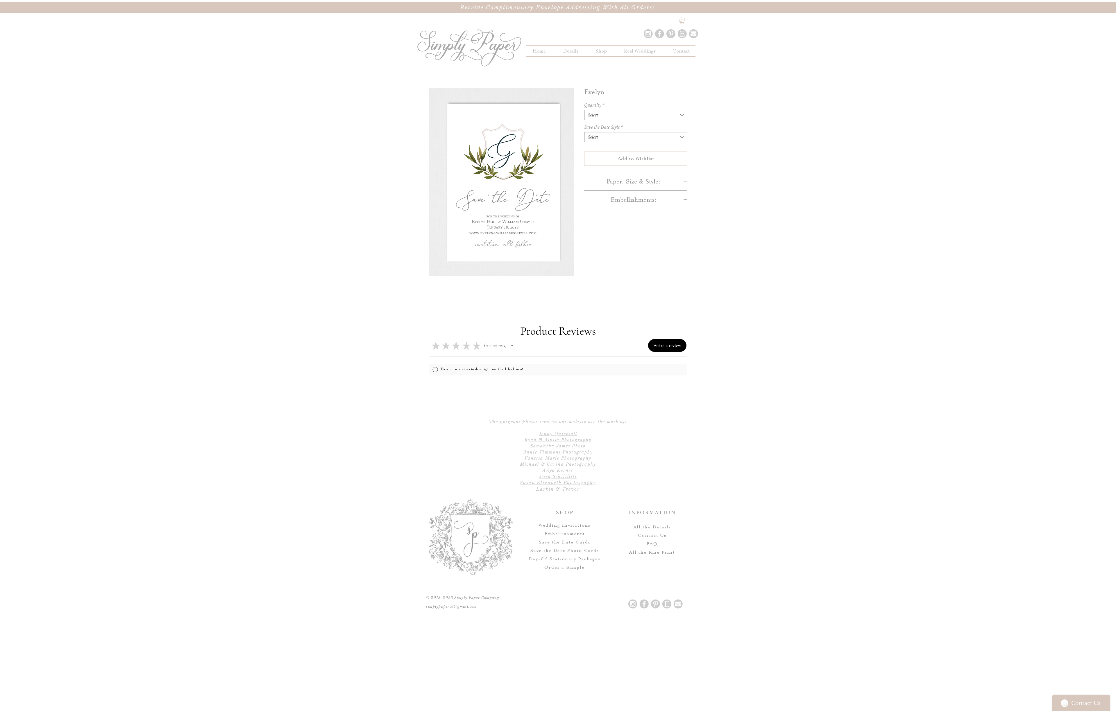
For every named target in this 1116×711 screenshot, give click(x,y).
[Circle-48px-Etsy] (682, 33)
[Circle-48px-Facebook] (659, 33)
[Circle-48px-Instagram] (648, 33)
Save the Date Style (603, 127)
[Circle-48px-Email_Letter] (693, 33)
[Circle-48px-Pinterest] (670, 33)
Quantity (594, 105)
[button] (601, 51)
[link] (682, 20)
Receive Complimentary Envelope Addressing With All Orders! (557, 7)
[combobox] (635, 115)
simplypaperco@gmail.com (451, 606)
